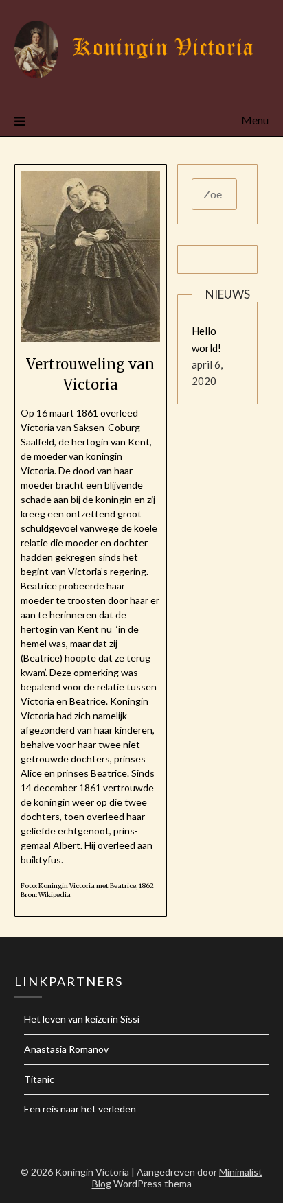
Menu (255, 119)
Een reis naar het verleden (80, 1108)
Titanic (39, 1079)
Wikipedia (54, 895)
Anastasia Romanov (66, 1049)
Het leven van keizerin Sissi (81, 1019)
